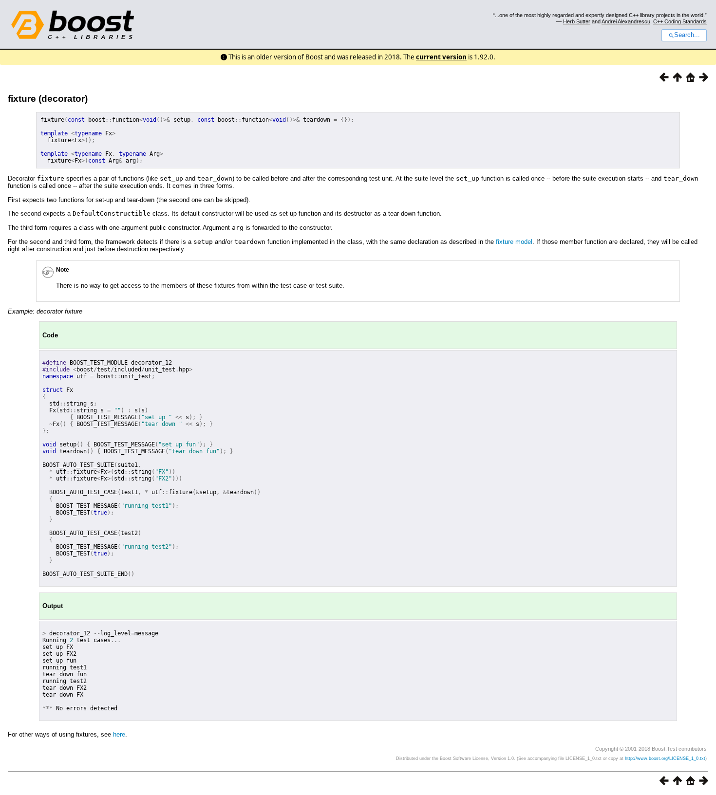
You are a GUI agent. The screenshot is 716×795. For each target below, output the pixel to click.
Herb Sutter (576, 21)
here (119, 734)
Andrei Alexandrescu (626, 21)
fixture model (514, 241)
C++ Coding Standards (680, 21)
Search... (687, 35)
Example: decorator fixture (45, 311)
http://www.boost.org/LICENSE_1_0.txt (665, 758)
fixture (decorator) (48, 98)
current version (441, 57)
